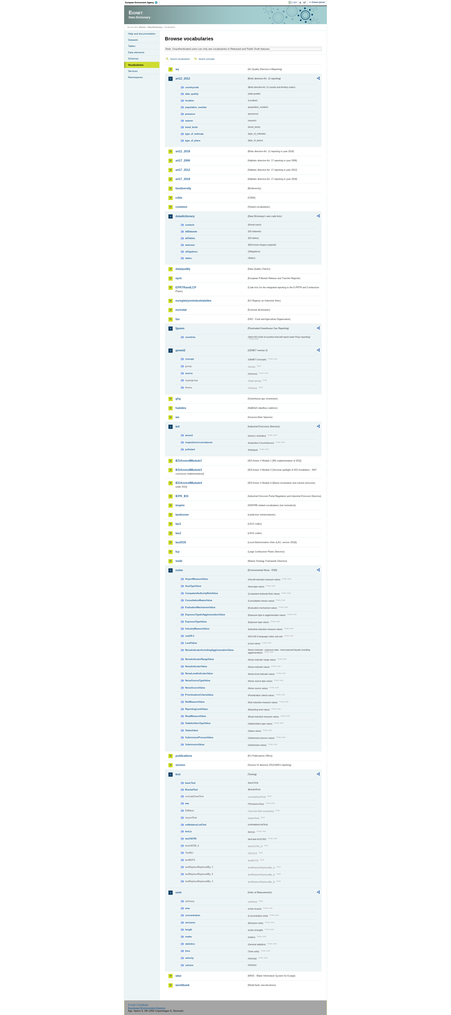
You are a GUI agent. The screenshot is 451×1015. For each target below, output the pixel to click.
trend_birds (191, 127)
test (177, 774)
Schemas (133, 58)
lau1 (178, 523)
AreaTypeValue (193, 586)
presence (190, 114)
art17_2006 (182, 160)
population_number (196, 107)
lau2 (178, 533)
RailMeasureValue (195, 702)
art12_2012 (182, 78)
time (187, 951)
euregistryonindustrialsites (193, 300)
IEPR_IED (182, 496)
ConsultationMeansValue (198, 600)
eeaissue (190, 245)
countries (190, 337)
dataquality (182, 268)
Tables (131, 46)
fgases (179, 328)
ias (177, 417)
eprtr (178, 278)
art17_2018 (182, 179)
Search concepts (207, 59)
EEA (142, 2)
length (188, 929)
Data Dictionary (155, 27)
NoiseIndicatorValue (196, 666)
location (189, 100)
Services (133, 71)
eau (187, 803)
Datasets (133, 39)
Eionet (142, 27)
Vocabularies (136, 64)
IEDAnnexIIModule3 (188, 469)
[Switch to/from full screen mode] (305, 2)
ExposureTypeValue (196, 621)
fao (177, 319)
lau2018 (180, 542)
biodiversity (183, 188)
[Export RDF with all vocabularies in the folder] (318, 79)
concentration (192, 915)
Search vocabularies (180, 59)
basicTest (190, 783)
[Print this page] (301, 2)
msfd (178, 561)
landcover (182, 514)
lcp (177, 551)
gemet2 (180, 350)
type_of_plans (192, 140)
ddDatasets (191, 231)
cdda (178, 197)
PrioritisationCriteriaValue (199, 694)
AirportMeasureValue (196, 579)
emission (190, 922)
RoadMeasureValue (195, 716)
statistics (190, 944)
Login (294, 2)
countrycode (192, 87)
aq (177, 69)
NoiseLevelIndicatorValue (199, 673)
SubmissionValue (194, 744)
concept (189, 359)
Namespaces (135, 77)
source (189, 373)
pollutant (190, 449)
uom (178, 892)
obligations (191, 251)
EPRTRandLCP (185, 287)
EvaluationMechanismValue (200, 607)
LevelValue (191, 643)
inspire (180, 505)
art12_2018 (182, 151)
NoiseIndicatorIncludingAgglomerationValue (209, 650)
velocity (189, 958)
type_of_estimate (194, 134)
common (181, 206)
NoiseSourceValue (195, 687)
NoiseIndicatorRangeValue (199, 659)
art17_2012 (182, 169)
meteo (188, 936)
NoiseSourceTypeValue (197, 680)
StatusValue (191, 730)
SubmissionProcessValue (199, 737)
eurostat (181, 309)
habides (180, 407)
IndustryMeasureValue (197, 628)
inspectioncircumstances (198, 442)
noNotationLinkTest (195, 824)
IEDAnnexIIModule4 (188, 482)
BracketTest (191, 789)
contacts (189, 225)
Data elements (136, 52)
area (187, 908)
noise (179, 570)
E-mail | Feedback (138, 1004)
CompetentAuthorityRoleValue (201, 593)
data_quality (191, 94)
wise (178, 975)
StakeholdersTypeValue (198, 723)
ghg (178, 398)
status (188, 258)
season (189, 120)
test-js (188, 831)
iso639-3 (189, 636)
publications (183, 755)
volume (189, 965)
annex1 (189, 435)
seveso (180, 764)
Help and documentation (141, 33)
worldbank (182, 985)
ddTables (190, 238)
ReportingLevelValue (196, 709)
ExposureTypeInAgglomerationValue (205, 614)
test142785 (190, 838)
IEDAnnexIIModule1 (188, 460)
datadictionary (185, 216)
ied (177, 426)
